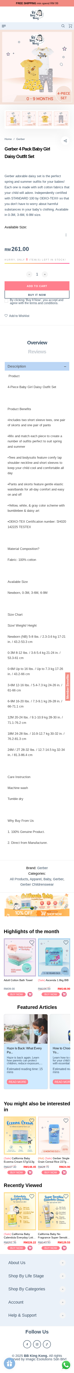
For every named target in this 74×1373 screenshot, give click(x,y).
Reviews (37, 352)
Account (15, 1302)
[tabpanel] (37, 67)
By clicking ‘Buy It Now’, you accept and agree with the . (36, 302)
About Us (16, 1262)
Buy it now (37, 294)
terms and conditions (43, 303)
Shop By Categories (26, 1289)
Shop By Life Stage (26, 1275)
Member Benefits (67, 686)
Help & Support (22, 1315)
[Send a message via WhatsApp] (66, 1365)
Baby (47, 879)
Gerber (42, 868)
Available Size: (16, 227)
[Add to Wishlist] (31, 943)
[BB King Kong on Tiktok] (47, 1344)
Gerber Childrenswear (37, 884)
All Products (19, 879)
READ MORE (17, 1081)
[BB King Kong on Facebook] (27, 1344)
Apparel (36, 879)
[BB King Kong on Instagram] (37, 1344)
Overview (37, 343)
